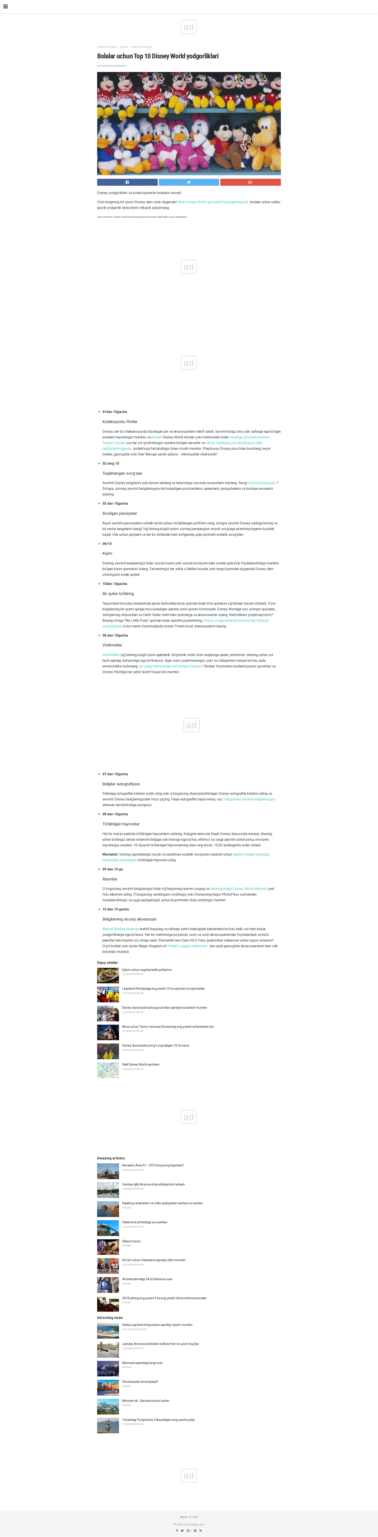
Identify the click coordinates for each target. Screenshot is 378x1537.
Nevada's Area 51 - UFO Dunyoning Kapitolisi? (153, 1165)
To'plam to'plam (114, 443)
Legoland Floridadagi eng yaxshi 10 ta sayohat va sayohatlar (163, 988)
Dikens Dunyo (131, 1241)
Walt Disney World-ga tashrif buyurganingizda (213, 202)
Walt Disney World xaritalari (140, 1064)
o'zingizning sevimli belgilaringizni (249, 799)
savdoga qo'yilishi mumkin (249, 437)
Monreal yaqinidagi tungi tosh (142, 1363)
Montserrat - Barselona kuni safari (145, 1400)
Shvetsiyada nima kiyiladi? (140, 1381)
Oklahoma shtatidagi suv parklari (144, 1222)
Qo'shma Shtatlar (107, 47)
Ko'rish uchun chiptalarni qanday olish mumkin (154, 1260)
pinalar (157, 437)
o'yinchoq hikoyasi (262, 483)
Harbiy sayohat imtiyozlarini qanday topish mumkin (157, 1325)
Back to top (189, 1517)
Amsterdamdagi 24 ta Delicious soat (147, 1279)
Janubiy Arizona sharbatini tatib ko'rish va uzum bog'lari (160, 1344)
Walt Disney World (141, 47)
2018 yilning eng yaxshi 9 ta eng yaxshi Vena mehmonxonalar (164, 1298)
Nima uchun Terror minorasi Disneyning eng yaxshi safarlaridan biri (168, 1026)
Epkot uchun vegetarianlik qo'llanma (147, 970)
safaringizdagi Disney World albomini (238, 889)
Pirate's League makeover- (187, 946)
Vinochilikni (111, 655)
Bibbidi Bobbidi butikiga (120, 929)
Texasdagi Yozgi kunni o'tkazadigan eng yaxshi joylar (158, 1419)
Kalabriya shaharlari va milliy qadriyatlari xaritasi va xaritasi (162, 1203)
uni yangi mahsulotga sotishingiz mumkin (170, 666)
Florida (124, 47)
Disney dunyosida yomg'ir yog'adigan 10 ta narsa (155, 1045)
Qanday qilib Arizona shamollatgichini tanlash (153, 1184)
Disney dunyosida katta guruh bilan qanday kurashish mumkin (164, 1007)
